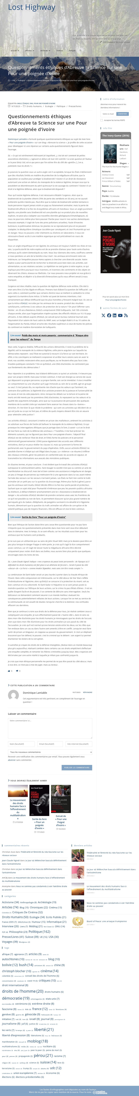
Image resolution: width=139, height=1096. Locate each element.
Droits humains (34, 106)
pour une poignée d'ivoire (44, 103)
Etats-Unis (52, 998)
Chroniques (39, 907)
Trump (27, 1068)
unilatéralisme (7, 1073)
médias (33, 1047)
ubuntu (45, 1068)
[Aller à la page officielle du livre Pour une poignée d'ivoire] (116, 249)
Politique (61, 106)
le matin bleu (44, 1024)
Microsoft (22, 1042)
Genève (8, 1014)
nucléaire (49, 1046)
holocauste (46, 1015)
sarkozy (24, 1063)
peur (5, 1056)
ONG (31, 103)
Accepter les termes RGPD (114, 120)
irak (18, 1019)
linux (47, 1036)
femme (21, 1009)
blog (24, 907)
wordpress (24, 942)
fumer (52, 1009)
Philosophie (18, 931)
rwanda (15, 1063)
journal (47, 1019)
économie (53, 1073)
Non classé (49, 927)
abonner (12, 760)
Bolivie (10, 965)
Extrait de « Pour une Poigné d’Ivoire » (61, 821)
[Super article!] (9, 671)
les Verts (8, 1030)
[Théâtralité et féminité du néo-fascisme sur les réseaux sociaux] (78, 855)
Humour (38, 921)
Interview (10, 926)
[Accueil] (9, 80)
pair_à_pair (25, 1050)
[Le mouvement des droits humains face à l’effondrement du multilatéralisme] (78, 889)
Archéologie (47, 902)
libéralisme (37, 1035)
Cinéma (55, 907)
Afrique (7, 954)
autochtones (13, 959)
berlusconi (43, 960)
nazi (39, 1047)
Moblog (35, 926)
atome (45, 954)
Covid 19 (32, 980)
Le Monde (53, 1024)
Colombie (6, 913)
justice (33, 1024)
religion (6, 1063)
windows (41, 1073)
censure (49, 965)
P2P (5, 932)
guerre (20, 1015)
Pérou (43, 1055)
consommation (9, 981)
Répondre (87, 692)
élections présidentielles (30, 1076)
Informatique (56, 921)
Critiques (47, 980)
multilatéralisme (11, 1046)
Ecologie (49, 106)
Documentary (115, 186)
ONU (60, 926)
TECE (60, 1062)
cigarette (35, 972)
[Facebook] (109, 315)
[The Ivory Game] (110, 153)
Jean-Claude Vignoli (11, 860)
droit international (15, 985)
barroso (29, 960)
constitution (21, 981)
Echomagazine (38, 999)
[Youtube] (120, 315)
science (34, 1062)
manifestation (10, 1041)
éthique (26, 103)
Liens (24, 926)
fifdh (28, 1009)
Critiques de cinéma (27, 912)
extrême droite (43, 1003)
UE (43, 936)
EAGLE (19, 103)
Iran (25, 1019)
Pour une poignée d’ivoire (21, 142)
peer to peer (38, 1050)
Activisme (10, 902)
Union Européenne (25, 1073)
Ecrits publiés (56, 917)
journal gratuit (60, 1019)
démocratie (15, 998)
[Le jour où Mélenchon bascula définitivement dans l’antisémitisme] (78, 872)
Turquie (36, 1069)
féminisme (61, 1009)
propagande (26, 1056)
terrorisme (8, 1068)
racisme (60, 1056)
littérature (56, 1035)
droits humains (54, 991)
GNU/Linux (24, 922)
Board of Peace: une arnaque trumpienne (107, 921)
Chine (59, 965)
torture (19, 1069)
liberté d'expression (16, 1035)
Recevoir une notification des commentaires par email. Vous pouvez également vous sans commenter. (46, 758)
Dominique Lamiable (17, 139)
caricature (39, 965)
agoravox (20, 954)
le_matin (29, 1030)
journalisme (11, 1023)
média (25, 1046)
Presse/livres (75, 106)
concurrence (19, 976)
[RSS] (126, 315)
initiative (8, 1019)
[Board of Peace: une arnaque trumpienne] (78, 922)
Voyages (10, 942)
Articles (10, 907)
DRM (59, 981)
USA (54, 937)
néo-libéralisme (7, 1050)
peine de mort (54, 1050)
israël (34, 1019)
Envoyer (122, 114)
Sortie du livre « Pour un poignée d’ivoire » (39, 824)
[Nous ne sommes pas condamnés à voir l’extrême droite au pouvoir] (78, 906)
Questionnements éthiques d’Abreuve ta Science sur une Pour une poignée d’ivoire (60, 80)
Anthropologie (28, 902)
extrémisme (23, 1003)
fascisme (9, 1009)
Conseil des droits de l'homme (42, 975)
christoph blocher (16, 971)
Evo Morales (8, 1004)
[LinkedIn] (114, 315)
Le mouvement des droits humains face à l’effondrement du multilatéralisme (18, 809)
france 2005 (9, 922)
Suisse (32, 937)
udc (55, 1068)
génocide (32, 1014)
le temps (20, 1030)
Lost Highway (31, 7)
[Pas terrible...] (17, 671)
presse (13, 1056)
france (40, 1009)
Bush (26, 964)
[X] (103, 315)
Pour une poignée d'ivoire (115, 300)
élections (8, 1076)
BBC (35, 960)
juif (25, 1023)
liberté (44, 1029)
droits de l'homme (22, 991)
